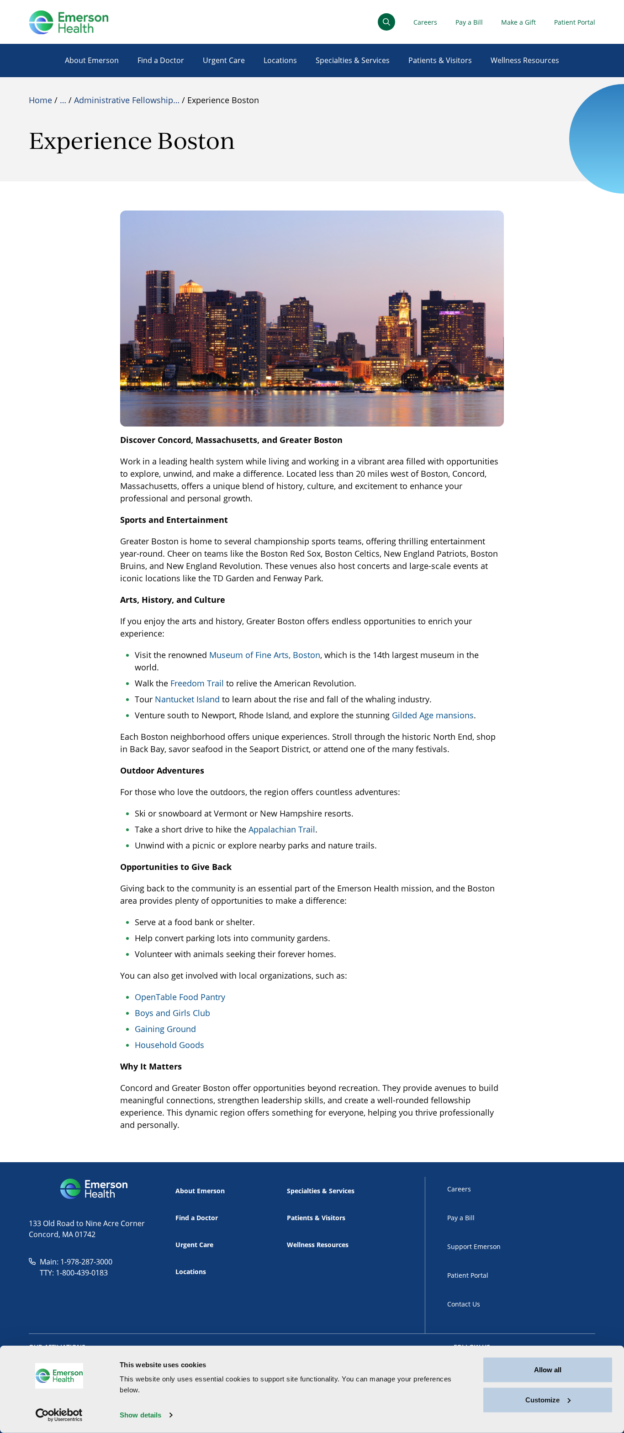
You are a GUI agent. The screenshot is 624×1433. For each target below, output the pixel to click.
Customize (542, 1399)
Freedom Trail (197, 683)
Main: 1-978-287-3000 (76, 1262)
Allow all (547, 1370)
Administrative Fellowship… (127, 100)
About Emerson (92, 60)
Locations (280, 60)
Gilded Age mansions (433, 715)
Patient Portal (574, 22)
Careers (425, 22)
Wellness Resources (525, 60)
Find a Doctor (160, 60)
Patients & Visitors (440, 60)
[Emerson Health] (95, 1189)
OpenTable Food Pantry (180, 996)
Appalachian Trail (282, 829)
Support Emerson (474, 1246)
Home (40, 100)
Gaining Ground (165, 1028)
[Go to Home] (68, 22)
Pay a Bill (469, 22)
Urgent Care (224, 60)
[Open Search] (386, 22)
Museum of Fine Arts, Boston (264, 654)
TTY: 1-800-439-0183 (74, 1273)
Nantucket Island (187, 699)
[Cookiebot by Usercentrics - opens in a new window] (59, 1415)
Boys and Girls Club (172, 1012)
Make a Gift (518, 22)
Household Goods (169, 1044)
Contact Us (463, 1304)
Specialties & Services (353, 60)
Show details (140, 1415)
